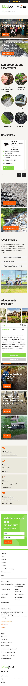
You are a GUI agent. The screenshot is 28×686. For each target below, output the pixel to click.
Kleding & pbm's (5, 589)
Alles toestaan (14, 355)
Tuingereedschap (19, 594)
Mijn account (4, 624)
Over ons (3, 562)
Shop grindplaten (8, 53)
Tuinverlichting (5, 602)
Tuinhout (3, 597)
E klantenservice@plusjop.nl (9, 649)
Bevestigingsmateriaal (7, 584)
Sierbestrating (5, 594)
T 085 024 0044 (5, 646)
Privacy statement (18, 679)
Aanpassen (13, 359)
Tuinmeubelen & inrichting (19, 598)
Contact (3, 627)
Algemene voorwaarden (6, 679)
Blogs (2, 575)
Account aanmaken (6, 621)
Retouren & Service (6, 572)
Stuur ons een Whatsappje (9, 455)
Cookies (3, 682)
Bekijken (5, 34)
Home (2, 556)
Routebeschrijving (6, 658)
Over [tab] (23, 329)
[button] (14, 1)
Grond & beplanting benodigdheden (20, 585)
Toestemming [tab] (5, 329)
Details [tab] (14, 329)
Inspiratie (3, 559)
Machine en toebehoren (18, 590)
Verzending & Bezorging (7, 569)
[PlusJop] (7, 6)
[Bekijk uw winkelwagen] (20, 6)
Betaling (3, 565)
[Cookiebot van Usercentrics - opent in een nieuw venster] (20, 325)
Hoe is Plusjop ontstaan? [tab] (13, 257)
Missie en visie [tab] (9, 262)
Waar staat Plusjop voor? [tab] (13, 266)
